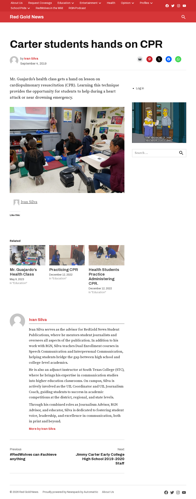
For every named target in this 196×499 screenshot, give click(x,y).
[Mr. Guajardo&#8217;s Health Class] (27, 255)
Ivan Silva (31, 58)
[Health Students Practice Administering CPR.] (106, 255)
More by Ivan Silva (42, 428)
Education (64, 3)
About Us (17, 3)
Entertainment (89, 3)
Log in (140, 88)
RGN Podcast (77, 8)
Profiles (144, 3)
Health (111, 3)
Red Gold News (27, 16)
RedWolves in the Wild (49, 8)
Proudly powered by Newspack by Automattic (70, 492)
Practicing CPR (63, 270)
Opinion (126, 3)
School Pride (18, 8)
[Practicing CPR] (67, 255)
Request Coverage (40, 3)
